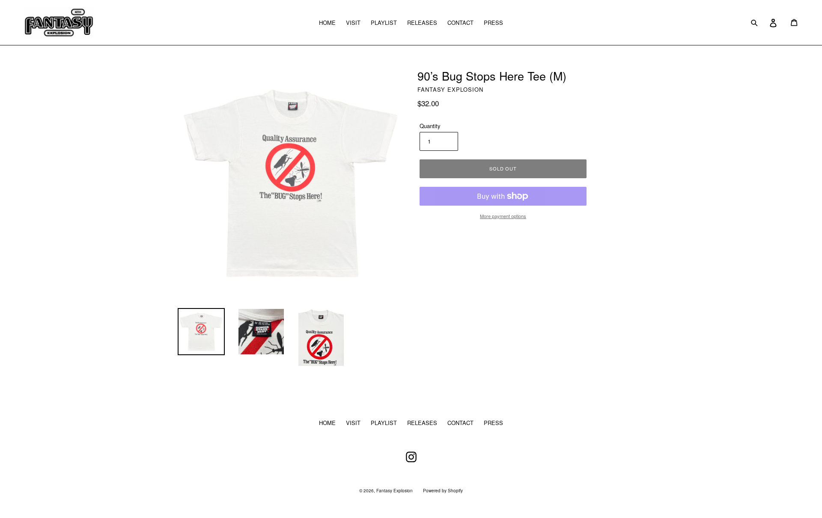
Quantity (430, 126)
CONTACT (460, 22)
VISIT (353, 22)
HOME (327, 22)
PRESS (493, 22)
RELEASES (422, 22)
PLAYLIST (384, 22)
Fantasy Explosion (394, 491)
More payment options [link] (503, 216)
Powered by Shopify (443, 491)
